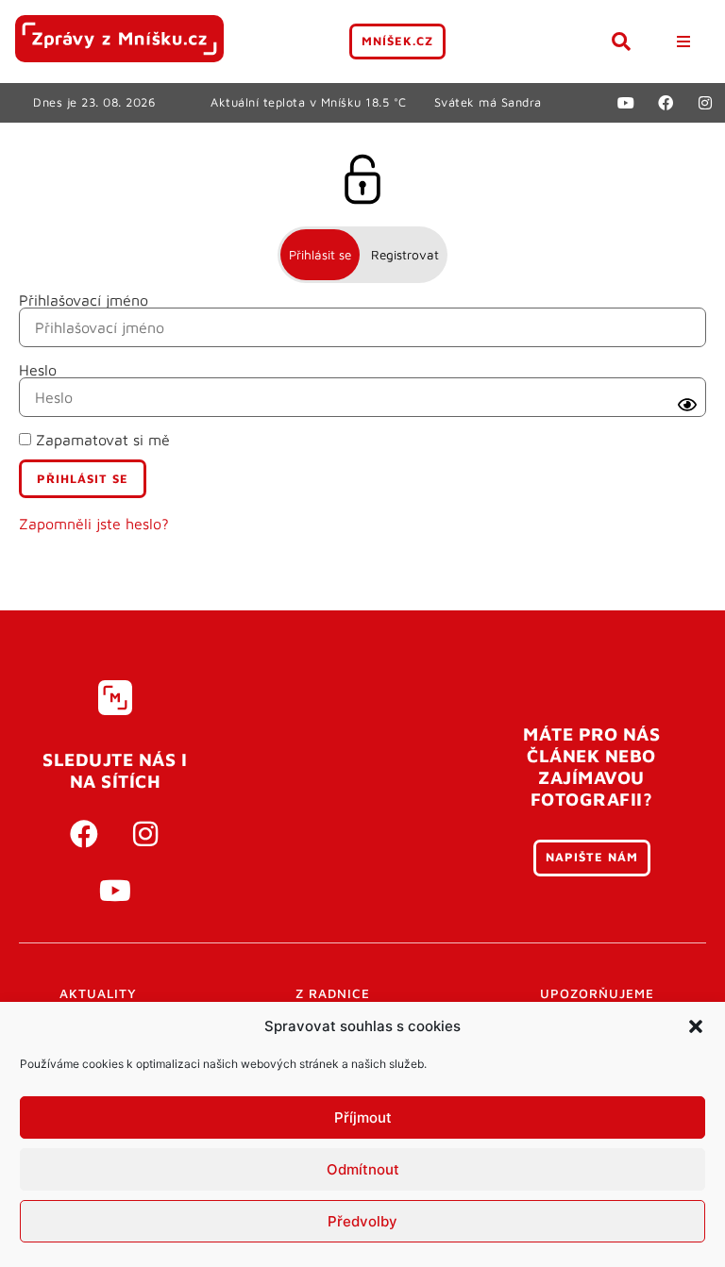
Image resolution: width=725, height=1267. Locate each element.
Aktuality (98, 993)
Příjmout (363, 1117)
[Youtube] (626, 103)
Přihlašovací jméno (83, 300)
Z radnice (332, 993)
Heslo (38, 369)
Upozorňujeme (597, 993)
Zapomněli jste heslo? (94, 523)
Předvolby (362, 1221)
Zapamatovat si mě (100, 439)
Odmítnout (363, 1169)
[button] (695, 1026)
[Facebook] (665, 103)
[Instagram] (705, 103)
